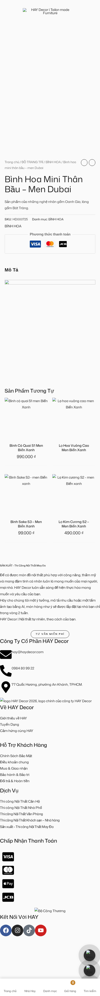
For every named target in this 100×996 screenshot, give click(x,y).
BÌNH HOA (53, 162)
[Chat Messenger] (89, 955)
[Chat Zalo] (89, 970)
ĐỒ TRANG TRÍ (32, 162)
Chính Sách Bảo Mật (16, 755)
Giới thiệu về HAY (13, 718)
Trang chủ (12, 162)
